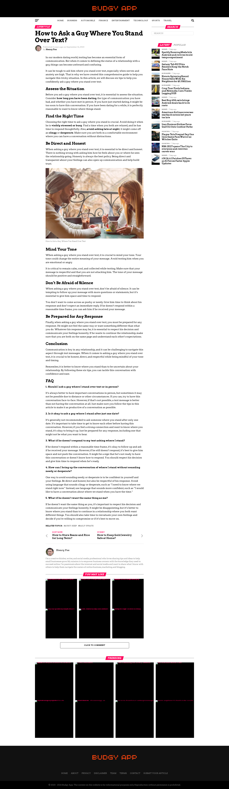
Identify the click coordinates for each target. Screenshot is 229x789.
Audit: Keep (71, 526)
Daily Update (86, 526)
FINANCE (103, 20)
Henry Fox (51, 49)
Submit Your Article (156, 773)
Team (113, 773)
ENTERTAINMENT (121, 20)
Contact (135, 773)
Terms (123, 773)
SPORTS (156, 20)
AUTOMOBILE (88, 20)
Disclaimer (100, 773)
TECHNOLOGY (140, 20)
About (74, 773)
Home (60, 20)
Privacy (86, 773)
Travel (168, 20)
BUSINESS (72, 20)
